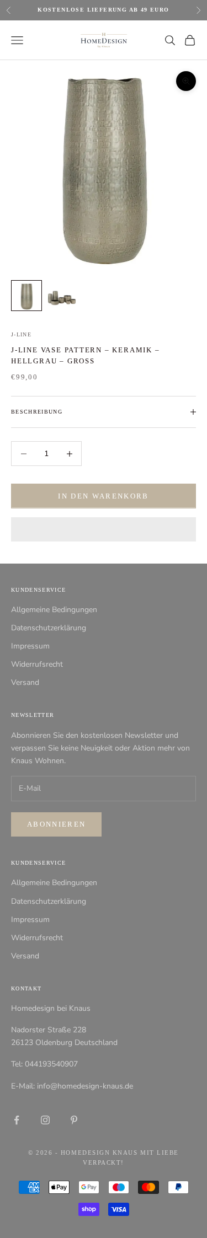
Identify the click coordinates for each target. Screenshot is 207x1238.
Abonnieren (56, 824)
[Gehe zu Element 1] (26, 295)
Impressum (30, 646)
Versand (25, 682)
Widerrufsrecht (37, 664)
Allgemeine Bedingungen (54, 609)
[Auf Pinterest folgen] (73, 1120)
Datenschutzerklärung (48, 628)
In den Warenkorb (103, 496)
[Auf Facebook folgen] (16, 1120)
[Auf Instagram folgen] (45, 1120)
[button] (103, 529)
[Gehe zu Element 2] (61, 295)
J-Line (21, 334)
